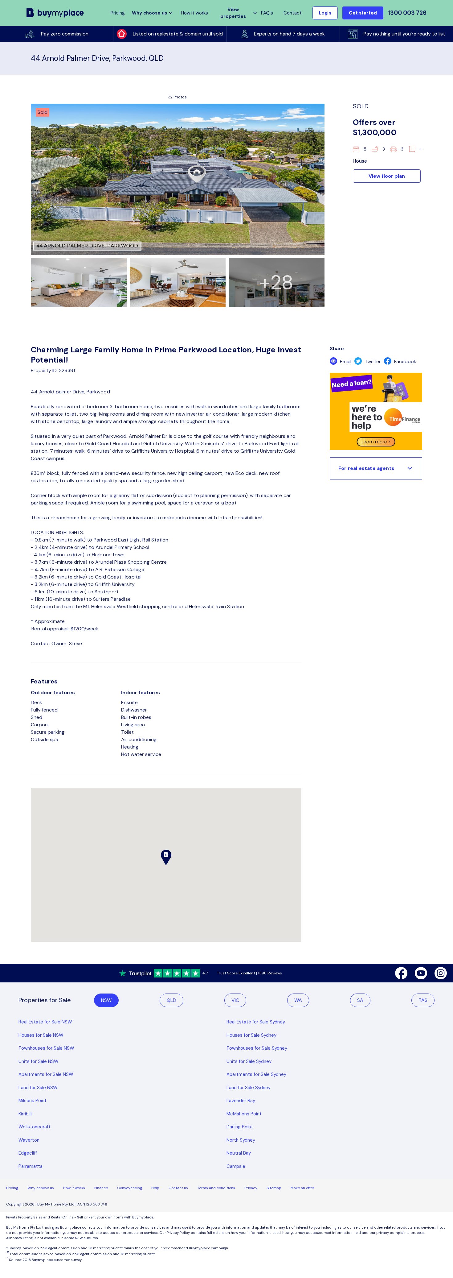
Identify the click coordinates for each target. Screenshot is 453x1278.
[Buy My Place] (55, 13)
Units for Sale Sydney (248, 1061)
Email (345, 361)
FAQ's (267, 13)
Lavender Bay (240, 1101)
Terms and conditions (216, 1187)
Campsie (235, 1166)
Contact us (178, 1187)
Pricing (12, 1187)
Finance (101, 1187)
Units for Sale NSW (38, 1061)
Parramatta (30, 1166)
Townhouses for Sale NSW (46, 1048)
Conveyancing (129, 1187)
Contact (293, 13)
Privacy (250, 1187)
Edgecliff (27, 1153)
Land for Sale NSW (38, 1088)
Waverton (28, 1140)
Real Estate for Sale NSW (45, 1022)
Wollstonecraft (34, 1127)
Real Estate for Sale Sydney (255, 1022)
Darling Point (239, 1127)
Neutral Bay (238, 1153)
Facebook (404, 361)
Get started (363, 13)
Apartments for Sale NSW (45, 1074)
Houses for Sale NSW (40, 1035)
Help (155, 1187)
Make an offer (302, 1187)
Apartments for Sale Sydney (256, 1074)
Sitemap (274, 1187)
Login (325, 13)
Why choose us (40, 1187)
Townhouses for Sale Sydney (256, 1048)
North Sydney (240, 1140)
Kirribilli (25, 1114)
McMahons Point (244, 1114)
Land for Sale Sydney (248, 1088)
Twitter (372, 361)
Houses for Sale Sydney (251, 1035)
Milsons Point (32, 1101)
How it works (194, 13)
